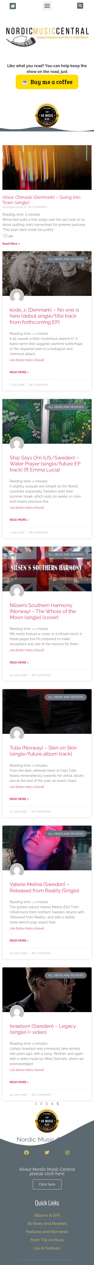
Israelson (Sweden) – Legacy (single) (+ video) (43, 1029)
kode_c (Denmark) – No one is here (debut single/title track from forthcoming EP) (44, 316)
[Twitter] (47, 1153)
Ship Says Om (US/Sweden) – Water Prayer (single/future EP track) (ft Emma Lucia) (45, 464)
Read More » (11, 243)
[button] (47, 5)
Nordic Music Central (47, 1139)
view (39, 360)
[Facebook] (26, 1153)
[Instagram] (67, 1153)
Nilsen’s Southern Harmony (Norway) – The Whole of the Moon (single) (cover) (43, 611)
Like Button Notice (22, 360)
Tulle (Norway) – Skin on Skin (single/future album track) (43, 751)
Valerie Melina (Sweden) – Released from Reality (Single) (44, 887)
